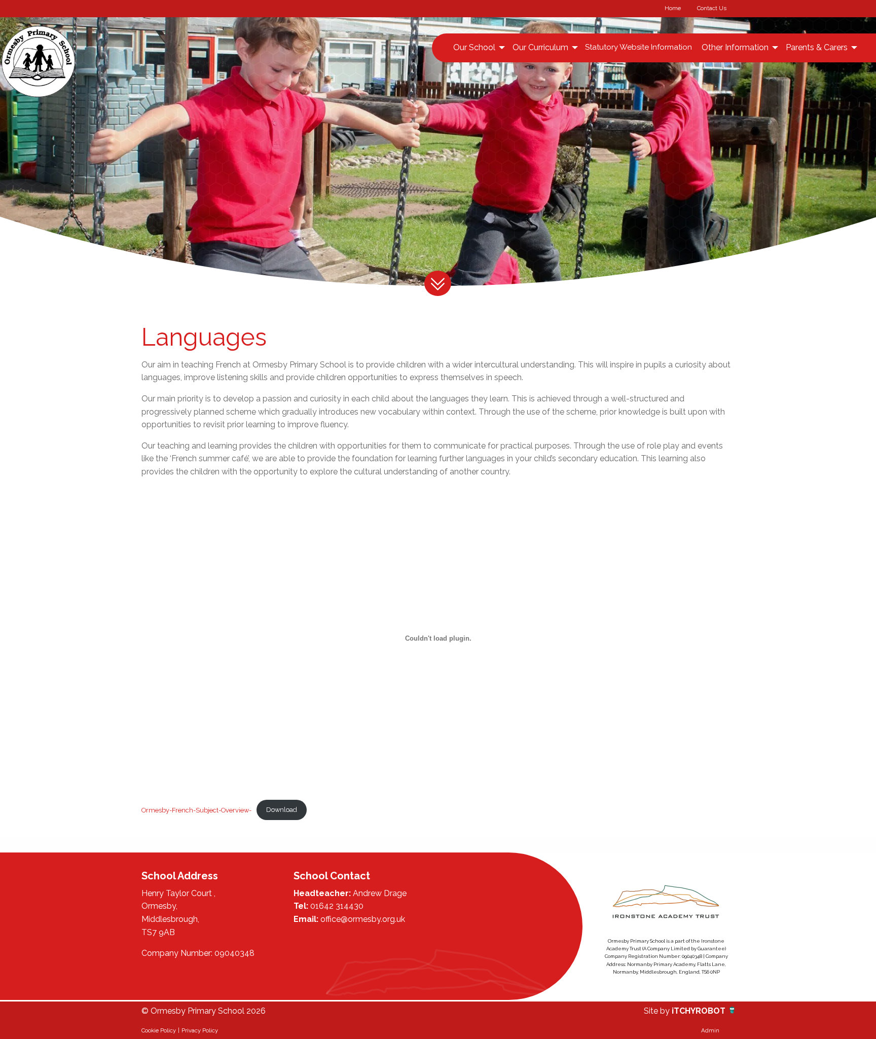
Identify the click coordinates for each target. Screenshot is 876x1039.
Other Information (735, 47)
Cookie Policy (158, 1030)
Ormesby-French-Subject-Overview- (196, 809)
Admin (710, 1030)
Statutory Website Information (638, 47)
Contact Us (711, 8)
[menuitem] (477, 47)
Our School (474, 47)
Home (673, 8)
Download (281, 809)
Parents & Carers (817, 47)
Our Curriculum (540, 47)
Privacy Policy (199, 1030)
